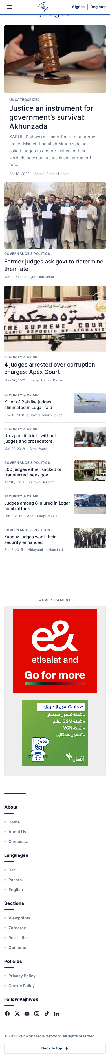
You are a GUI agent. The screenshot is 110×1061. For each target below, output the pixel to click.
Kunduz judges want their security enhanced (30, 539)
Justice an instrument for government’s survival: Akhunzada (51, 117)
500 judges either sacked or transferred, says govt (32, 472)
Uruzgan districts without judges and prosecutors (30, 438)
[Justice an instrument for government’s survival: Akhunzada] (55, 59)
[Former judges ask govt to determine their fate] (55, 215)
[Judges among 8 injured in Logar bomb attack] (90, 504)
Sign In (78, 7)
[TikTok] (47, 1014)
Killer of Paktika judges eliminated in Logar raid (28, 404)
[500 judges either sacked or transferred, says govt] (90, 470)
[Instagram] (37, 1014)
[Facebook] (7, 1014)
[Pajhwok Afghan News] (43, 6)
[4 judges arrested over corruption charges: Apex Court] (55, 319)
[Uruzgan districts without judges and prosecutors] (90, 437)
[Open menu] (9, 7)
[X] (17, 1014)
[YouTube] (27, 1014)
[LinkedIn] (57, 1014)
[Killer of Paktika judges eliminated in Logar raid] (90, 403)
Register (98, 7)
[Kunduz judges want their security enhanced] (90, 538)
